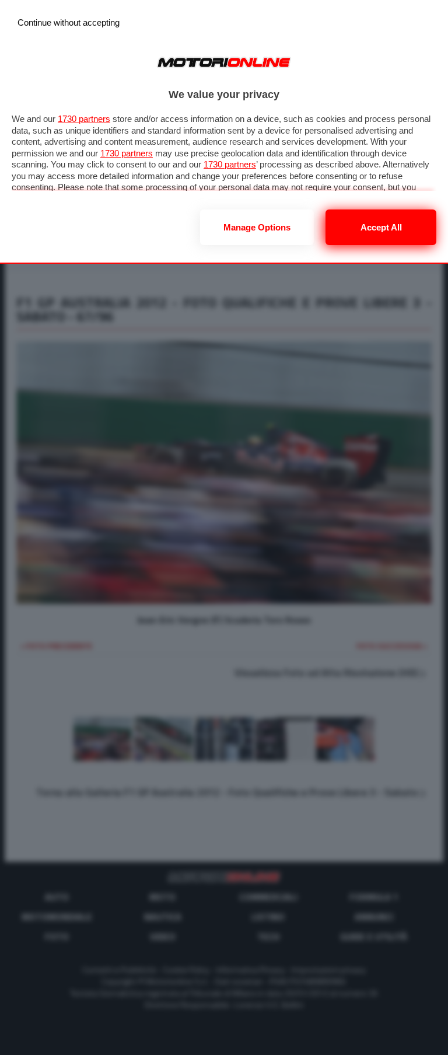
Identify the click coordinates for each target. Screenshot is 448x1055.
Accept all (381, 227)
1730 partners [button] (84, 119)
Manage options (256, 227)
